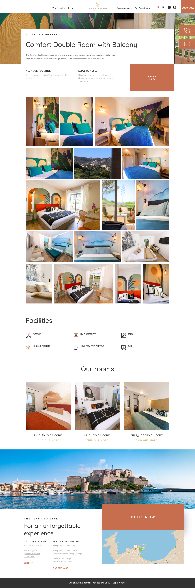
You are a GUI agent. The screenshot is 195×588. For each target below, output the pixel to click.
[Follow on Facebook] (169, 7)
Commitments (124, 8)
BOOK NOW (188, 7)
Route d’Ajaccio (31, 550)
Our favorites (141, 8)
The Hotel (57, 8)
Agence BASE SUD (101, 582)
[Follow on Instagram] (174, 7)
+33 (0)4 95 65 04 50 (33, 545)
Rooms (71, 8)
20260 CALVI (29, 556)
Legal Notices (120, 582)
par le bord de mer (32, 553)
